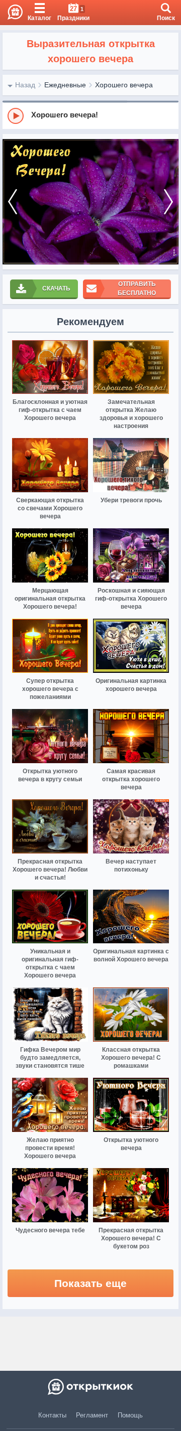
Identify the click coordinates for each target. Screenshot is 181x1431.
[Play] (16, 116)
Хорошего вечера (124, 85)
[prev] (12, 201)
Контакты (52, 1415)
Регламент (92, 1415)
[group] (90, 115)
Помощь (130, 1415)
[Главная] (11, 13)
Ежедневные (65, 85)
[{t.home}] (90, 1387)
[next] (168, 201)
